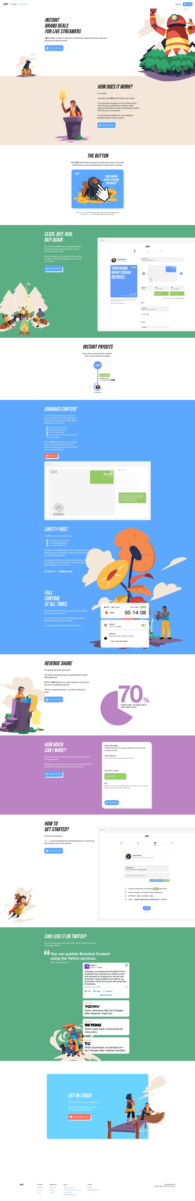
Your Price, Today (111, 771)
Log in (39, 1192)
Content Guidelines (59, 543)
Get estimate (113, 802)
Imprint (89, 1187)
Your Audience (119, 757)
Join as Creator (55, 48)
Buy (126, 785)
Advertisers (23, 4)
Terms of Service (68, 1187)
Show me (52, 456)
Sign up (178, 4)
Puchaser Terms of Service (72, 1190)
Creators (14, 4)
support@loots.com (81, 1117)
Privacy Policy (67, 1192)
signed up (82, 212)
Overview (40, 1187)
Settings (89, 214)
